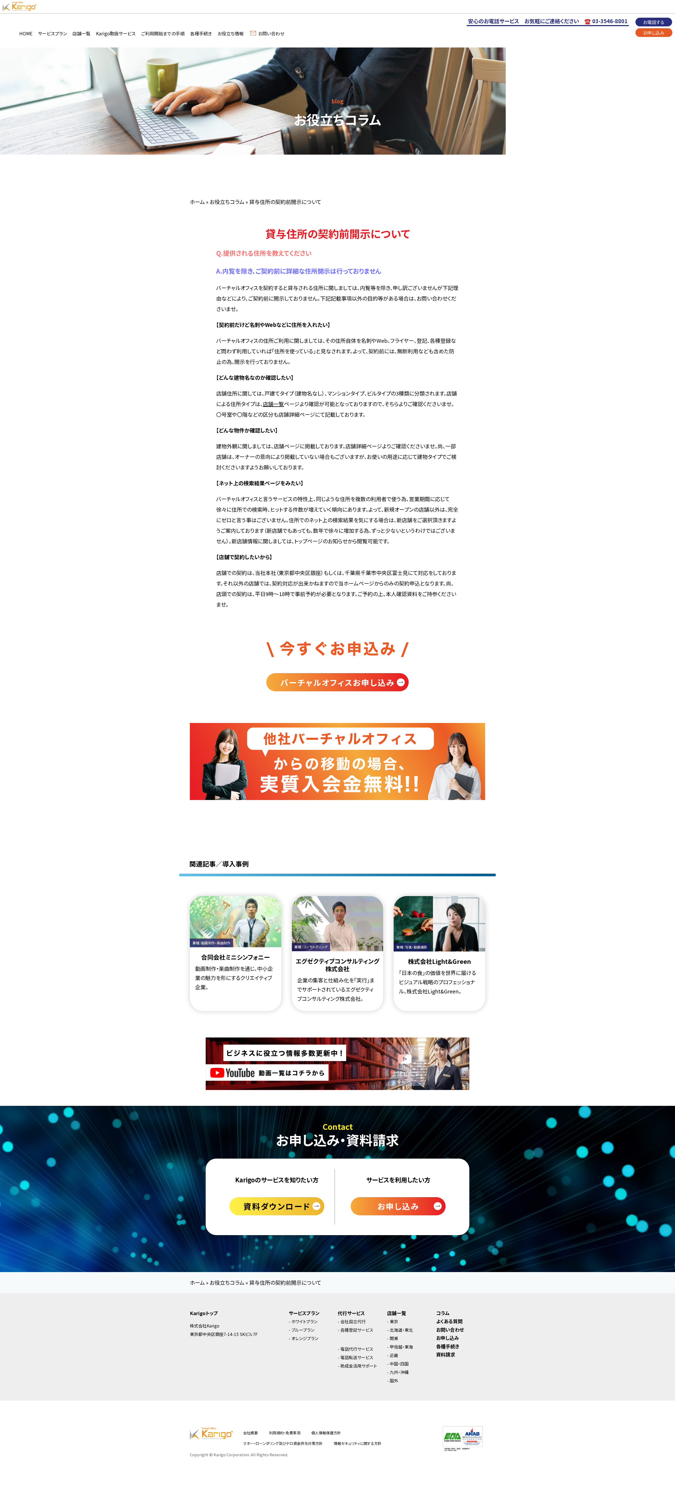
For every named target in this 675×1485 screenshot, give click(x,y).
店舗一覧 (81, 33)
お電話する (653, 22)
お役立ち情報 (231, 33)
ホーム (197, 202)
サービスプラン (52, 33)
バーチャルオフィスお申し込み (337, 682)
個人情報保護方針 (326, 1432)
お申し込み (653, 32)
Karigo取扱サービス (116, 33)
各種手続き (201, 33)
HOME (25, 33)
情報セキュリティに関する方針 (358, 1443)
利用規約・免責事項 (284, 1432)
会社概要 (250, 1432)
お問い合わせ (271, 33)
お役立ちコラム (227, 202)
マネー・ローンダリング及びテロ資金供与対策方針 (283, 1443)
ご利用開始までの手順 (163, 33)
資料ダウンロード (276, 1206)
